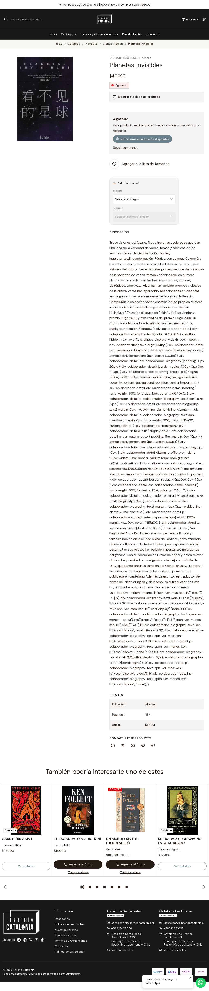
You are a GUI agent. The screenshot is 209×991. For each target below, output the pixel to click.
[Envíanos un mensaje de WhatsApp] (201, 983)
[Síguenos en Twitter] (31, 940)
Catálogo (67, 34)
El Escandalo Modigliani (77, 839)
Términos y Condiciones (71, 940)
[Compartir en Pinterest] (142, 745)
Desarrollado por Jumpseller (61, 973)
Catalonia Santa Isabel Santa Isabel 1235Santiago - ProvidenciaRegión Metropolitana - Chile (130, 939)
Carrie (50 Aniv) (17, 839)
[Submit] (5, 19)
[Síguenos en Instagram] (19, 940)
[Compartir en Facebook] (112, 745)
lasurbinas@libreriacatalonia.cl (184, 923)
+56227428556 (121, 928)
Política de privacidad (69, 951)
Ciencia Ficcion (113, 43)
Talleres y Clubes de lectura (99, 34)
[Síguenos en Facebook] (25, 940)
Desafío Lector (132, 34)
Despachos (62, 919)
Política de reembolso (69, 924)
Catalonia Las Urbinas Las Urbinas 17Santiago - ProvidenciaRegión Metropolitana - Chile (183, 939)
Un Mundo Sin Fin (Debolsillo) (122, 841)
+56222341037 (173, 928)
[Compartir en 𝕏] (122, 745)
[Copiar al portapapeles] (152, 745)
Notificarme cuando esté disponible (144, 139)
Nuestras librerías (66, 930)
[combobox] (24, 19)
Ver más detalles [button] (122, 950)
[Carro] (204, 19)
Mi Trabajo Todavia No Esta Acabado (180, 841)
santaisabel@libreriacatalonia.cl (132, 923)
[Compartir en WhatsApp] (132, 745)
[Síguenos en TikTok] (42, 940)
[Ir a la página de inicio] (104, 19)
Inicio (53, 34)
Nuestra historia (65, 935)
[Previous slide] (5, 887)
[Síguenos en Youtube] (36, 940)
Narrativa (92, 43)
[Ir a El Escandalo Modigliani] (78, 810)
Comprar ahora (78, 872)
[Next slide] (203, 887)
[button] (82, 887)
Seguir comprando (125, 147)
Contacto (152, 34)
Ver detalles (26, 866)
